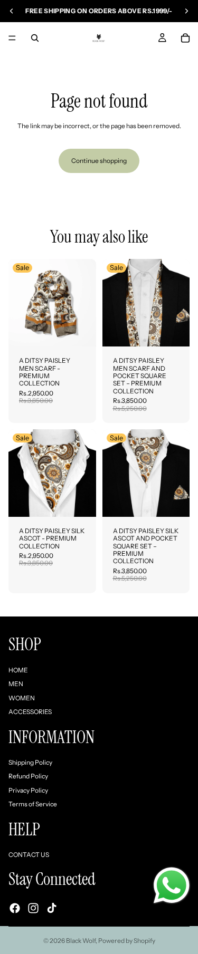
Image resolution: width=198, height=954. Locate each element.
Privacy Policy (28, 790)
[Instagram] (33, 908)
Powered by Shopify (126, 941)
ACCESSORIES (30, 712)
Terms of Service (32, 804)
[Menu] (12, 38)
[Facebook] (14, 908)
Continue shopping (99, 161)
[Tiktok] (51, 908)
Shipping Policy (30, 762)
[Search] (34, 38)
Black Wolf (81, 941)
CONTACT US (28, 855)
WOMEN (21, 698)
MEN (15, 684)
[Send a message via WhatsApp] (171, 885)
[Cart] (185, 38)
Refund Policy (28, 776)
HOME (18, 670)
